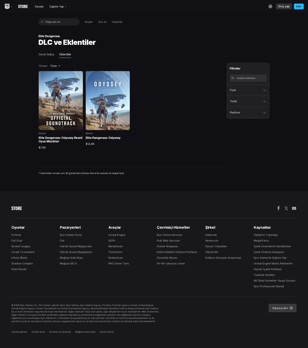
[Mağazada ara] (42, 21)
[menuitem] (89, 22)
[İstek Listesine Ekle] (79, 75)
